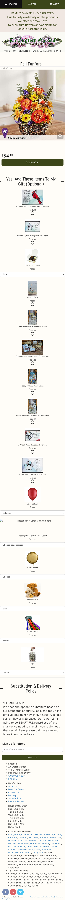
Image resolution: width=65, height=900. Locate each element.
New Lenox (43, 843)
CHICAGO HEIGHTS (43, 834)
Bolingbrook (14, 834)
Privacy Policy (6, 899)
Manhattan (53, 840)
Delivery (12, 795)
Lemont (33, 840)
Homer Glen (55, 837)
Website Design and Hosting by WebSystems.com (46, 897)
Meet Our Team (16, 789)
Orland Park (45, 846)
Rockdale (46, 849)
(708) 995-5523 (16, 775)
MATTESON (14, 843)
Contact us (13, 792)
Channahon (26, 834)
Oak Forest (55, 843)
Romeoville (13, 852)
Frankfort (44, 837)
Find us (12, 778)
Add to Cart (32, 162)
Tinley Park (38, 852)
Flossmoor (33, 837)
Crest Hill (23, 837)
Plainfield (22, 849)
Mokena (25, 843)
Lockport (42, 840)
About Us (12, 786)
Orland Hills (32, 846)
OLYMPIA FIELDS (16, 846)
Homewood (14, 840)
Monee (33, 843)
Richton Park (34, 849)
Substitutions (14, 798)
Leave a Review (16, 801)
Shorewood (25, 852)
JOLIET (24, 840)
